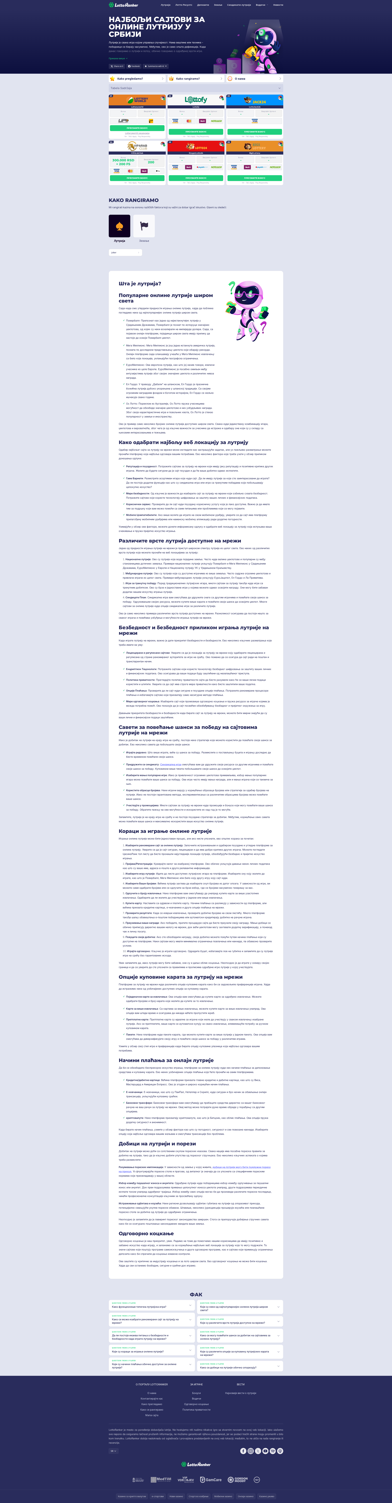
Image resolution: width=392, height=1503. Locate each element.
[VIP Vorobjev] (186, 1480)
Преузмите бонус (137, 128)
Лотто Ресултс (183, 4)
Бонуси (196, 1393)
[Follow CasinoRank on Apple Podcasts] (280, 1451)
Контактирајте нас (152, 1398)
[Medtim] (161, 1480)
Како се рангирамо (151, 1409)
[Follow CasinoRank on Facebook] (243, 1451)
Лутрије (166, 4)
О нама (151, 1393)
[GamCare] (210, 1480)
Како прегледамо (151, 1404)
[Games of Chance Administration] (138, 1480)
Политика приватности (196, 1409)
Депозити (203, 4)
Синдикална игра (170, 764)
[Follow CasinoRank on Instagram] (251, 1451)
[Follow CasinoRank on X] (258, 1451)
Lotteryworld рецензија (137, 133)
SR (112, 1450)
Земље (218, 4)
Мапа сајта (151, 1415)
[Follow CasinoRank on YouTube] (265, 1451)
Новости (278, 4)
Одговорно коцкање (196, 1404)
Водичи (260, 4)
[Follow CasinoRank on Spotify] (273, 1451)
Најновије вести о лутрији (240, 1393)
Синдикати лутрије (239, 4)
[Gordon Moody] (238, 1480)
